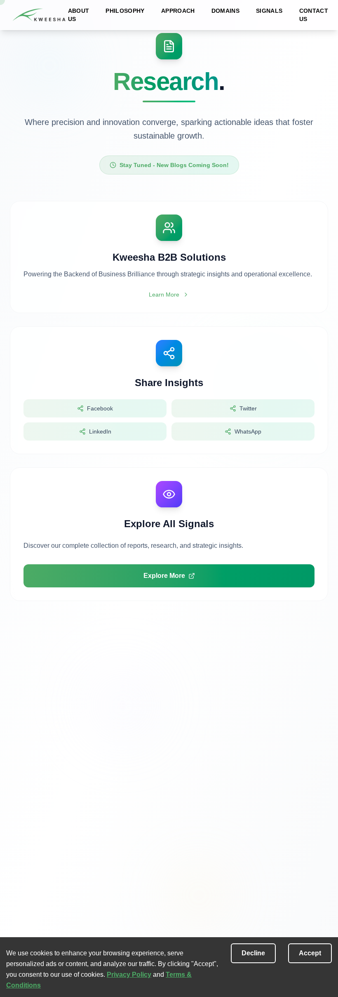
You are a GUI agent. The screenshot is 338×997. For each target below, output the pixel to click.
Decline (253, 953)
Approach (178, 10)
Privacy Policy (129, 974)
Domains (225, 10)
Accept (310, 953)
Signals (269, 10)
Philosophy (125, 10)
